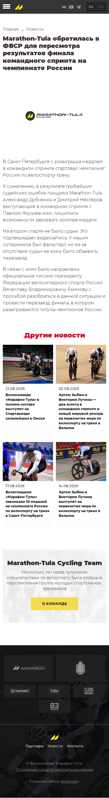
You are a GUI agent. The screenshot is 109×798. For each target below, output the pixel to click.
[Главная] (19, 7)
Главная (10, 29)
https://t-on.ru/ (54, 690)
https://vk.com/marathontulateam (64, 7)
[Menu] (6, 7)
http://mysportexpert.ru (89, 690)
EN (101, 7)
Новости (35, 29)
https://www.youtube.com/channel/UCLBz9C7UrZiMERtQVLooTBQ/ (71, 7)
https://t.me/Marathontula (78, 7)
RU (91, 7)
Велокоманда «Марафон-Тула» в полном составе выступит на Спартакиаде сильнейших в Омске (25, 406)
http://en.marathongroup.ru (28, 668)
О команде (54, 604)
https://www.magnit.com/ (20, 690)
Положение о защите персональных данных (54, 769)
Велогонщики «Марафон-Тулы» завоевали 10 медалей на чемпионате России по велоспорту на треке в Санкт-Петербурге (27, 504)
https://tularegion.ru (80, 668)
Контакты (75, 746)
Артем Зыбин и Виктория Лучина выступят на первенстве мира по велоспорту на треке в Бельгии (79, 504)
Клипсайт (69, 781)
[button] (54, 117)
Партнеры (34, 746)
